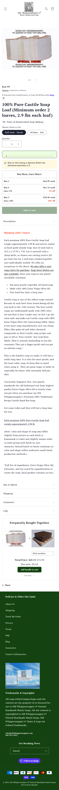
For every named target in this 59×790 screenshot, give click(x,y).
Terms (8, 629)
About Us (10, 604)
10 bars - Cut (37, 132)
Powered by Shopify (29, 785)
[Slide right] (36, 80)
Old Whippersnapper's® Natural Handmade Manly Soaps (33, 782)
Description (9, 221)
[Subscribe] (46, 751)
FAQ (5, 510)
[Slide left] (23, 80)
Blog (7, 641)
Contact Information (15, 654)
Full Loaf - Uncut (14, 132)
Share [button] (8, 585)
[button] (5, 9)
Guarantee (8, 502)
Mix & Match (10, 484)
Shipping (5, 90)
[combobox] (43, 553)
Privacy (9, 623)
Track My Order (13, 616)
